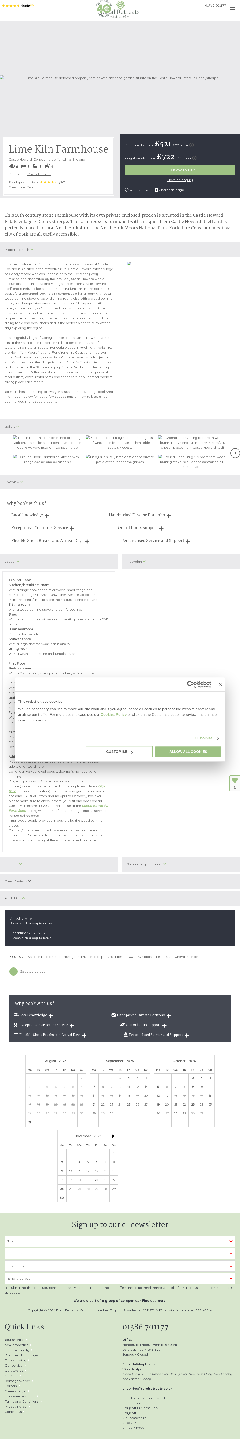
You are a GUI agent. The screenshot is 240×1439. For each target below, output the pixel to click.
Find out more (154, 1301)
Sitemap (11, 1376)
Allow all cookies (188, 752)
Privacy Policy (15, 1406)
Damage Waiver (17, 1381)
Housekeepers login (20, 1396)
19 (158, 1104)
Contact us (13, 1412)
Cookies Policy (114, 714)
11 (129, 1086)
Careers (11, 1386)
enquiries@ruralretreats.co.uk (147, 1388)
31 (29, 1122)
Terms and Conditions (22, 1401)
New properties (17, 1345)
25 (129, 1104)
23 (193, 1104)
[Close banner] (220, 684)
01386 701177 (215, 5)
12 (158, 1095)
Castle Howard (39, 174)
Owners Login (15, 1391)
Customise (204, 738)
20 (96, 1180)
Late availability (17, 1350)
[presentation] (235, 453)
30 (62, 1197)
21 (94, 1104)
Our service (13, 1365)
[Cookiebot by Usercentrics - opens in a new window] (190, 684)
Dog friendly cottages (22, 1355)
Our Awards (14, 1370)
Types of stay (15, 1360)
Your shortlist (14, 1340)
